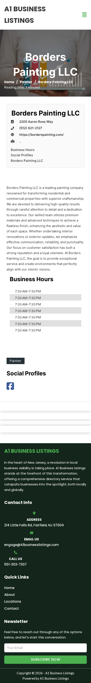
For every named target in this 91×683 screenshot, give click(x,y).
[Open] (84, 14)
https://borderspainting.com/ (41, 135)
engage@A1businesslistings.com (31, 545)
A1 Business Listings (25, 14)
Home (9, 82)
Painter (26, 82)
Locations (12, 601)
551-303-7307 (15, 564)
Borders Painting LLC (27, 161)
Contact (11, 608)
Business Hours (22, 150)
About (9, 594)
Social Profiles (22, 155)
